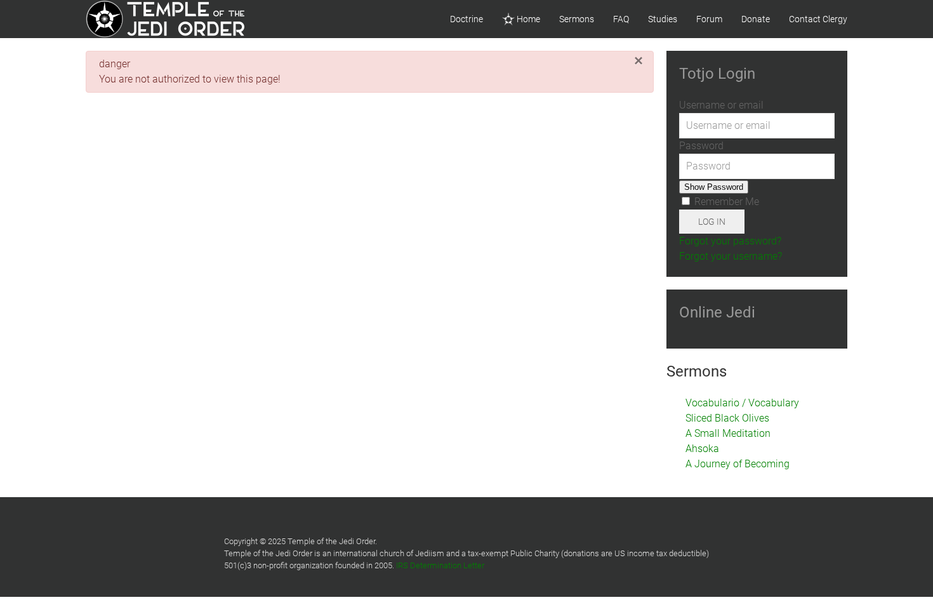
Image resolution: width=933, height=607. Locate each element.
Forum (709, 19)
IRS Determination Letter (440, 565)
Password (701, 146)
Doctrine (466, 19)
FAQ (621, 19)
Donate (755, 19)
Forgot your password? (730, 241)
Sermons (576, 19)
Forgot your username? (730, 256)
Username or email (721, 105)
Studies (662, 19)
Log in (711, 222)
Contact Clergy (818, 19)
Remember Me (725, 202)
